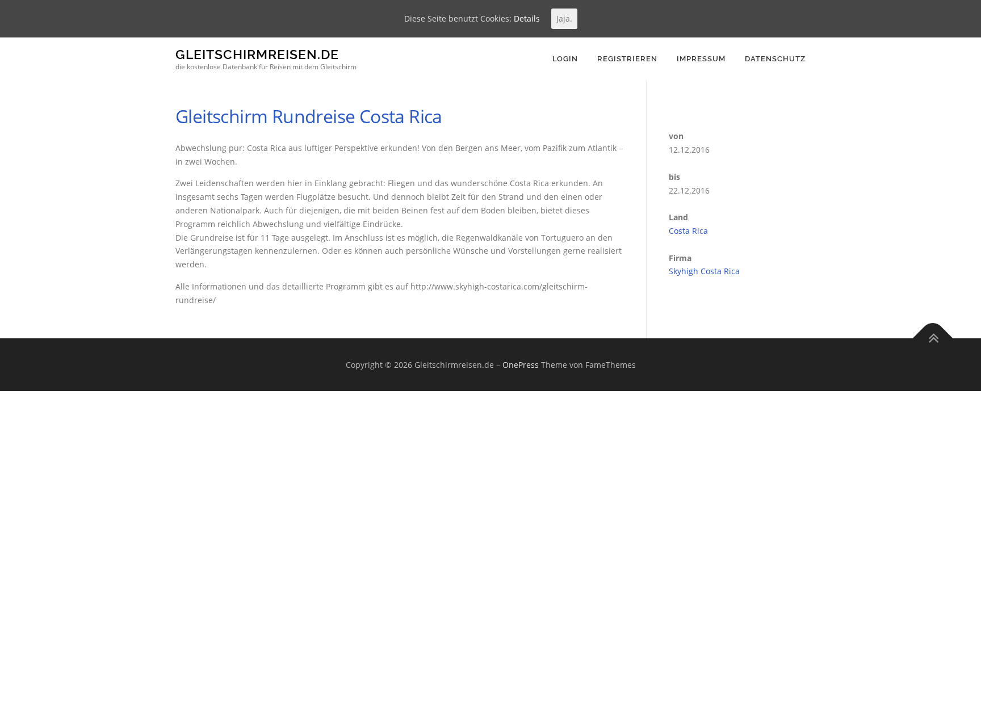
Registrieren (627, 58)
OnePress (520, 364)
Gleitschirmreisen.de (257, 54)
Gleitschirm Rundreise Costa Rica (308, 116)
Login (565, 58)
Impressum (701, 58)
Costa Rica (688, 230)
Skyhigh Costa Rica (704, 271)
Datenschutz (775, 58)
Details (527, 18)
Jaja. (564, 18)
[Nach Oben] (933, 338)
